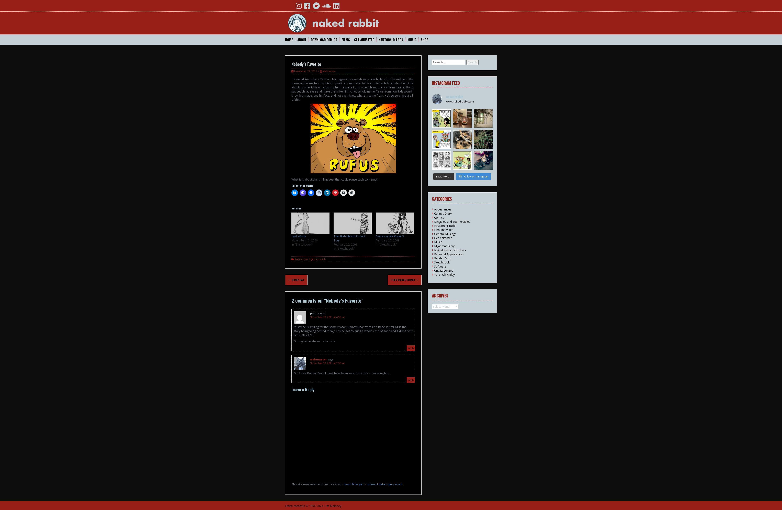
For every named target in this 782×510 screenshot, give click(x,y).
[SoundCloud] (326, 7)
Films (346, 39)
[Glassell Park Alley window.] (483, 118)
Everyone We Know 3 (390, 236)
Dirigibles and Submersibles (452, 222)
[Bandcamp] (316, 7)
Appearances (442, 209)
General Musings (445, 234)
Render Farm (442, 258)
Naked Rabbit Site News (450, 250)
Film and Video (444, 230)
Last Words (298, 236)
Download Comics (324, 39)
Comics (439, 217)
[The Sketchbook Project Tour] (353, 223)
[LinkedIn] (336, 7)
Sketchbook (301, 259)
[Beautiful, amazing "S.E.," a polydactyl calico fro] (483, 160)
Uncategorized (443, 270)
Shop (424, 39)
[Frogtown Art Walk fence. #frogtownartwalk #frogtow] (483, 139)
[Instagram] (299, 7)
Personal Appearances (449, 254)
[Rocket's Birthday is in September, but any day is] (462, 118)
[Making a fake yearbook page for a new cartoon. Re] (441, 160)
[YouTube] (289, 7)
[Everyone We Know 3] (395, 223)
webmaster (329, 71)
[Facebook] (307, 7)
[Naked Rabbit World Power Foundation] (343, 23)
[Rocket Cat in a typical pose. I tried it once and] (462, 139)
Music (411, 39)
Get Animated (364, 39)
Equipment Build (445, 226)
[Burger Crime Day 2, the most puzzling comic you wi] (441, 118)
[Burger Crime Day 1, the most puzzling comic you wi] (441, 139)
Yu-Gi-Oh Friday (444, 274)
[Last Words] (310, 223)
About (301, 39)
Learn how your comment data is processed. (373, 484)
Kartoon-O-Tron (391, 39)
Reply (411, 348)
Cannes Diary (443, 213)
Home (289, 39)
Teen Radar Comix (403, 280)
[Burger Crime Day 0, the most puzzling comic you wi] (462, 160)
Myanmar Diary (444, 246)
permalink (319, 259)
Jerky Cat (297, 280)
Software (440, 266)
